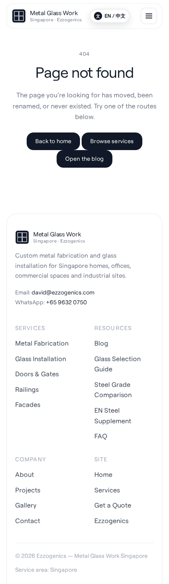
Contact (27, 521)
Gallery (26, 505)
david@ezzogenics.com (63, 292)
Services (107, 490)
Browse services (112, 140)
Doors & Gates (37, 374)
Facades (27, 404)
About (24, 474)
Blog (101, 343)
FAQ (100, 436)
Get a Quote (112, 505)
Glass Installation (40, 359)
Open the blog (84, 158)
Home (103, 474)
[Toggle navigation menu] (149, 16)
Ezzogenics (111, 521)
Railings (27, 389)
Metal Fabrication (42, 343)
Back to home (53, 140)
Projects (27, 490)
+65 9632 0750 (66, 302)
